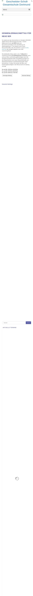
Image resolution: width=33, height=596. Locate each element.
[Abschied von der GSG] (16, 129)
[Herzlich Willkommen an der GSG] (16, 195)
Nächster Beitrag (26, 75)
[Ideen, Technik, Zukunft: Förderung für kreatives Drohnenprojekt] (16, 293)
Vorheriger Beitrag (7, 75)
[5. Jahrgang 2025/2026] (16, 96)
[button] (32, 1)
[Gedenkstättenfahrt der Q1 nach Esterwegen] (16, 227)
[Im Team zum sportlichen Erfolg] (16, 162)
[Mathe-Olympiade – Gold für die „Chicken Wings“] (16, 260)
